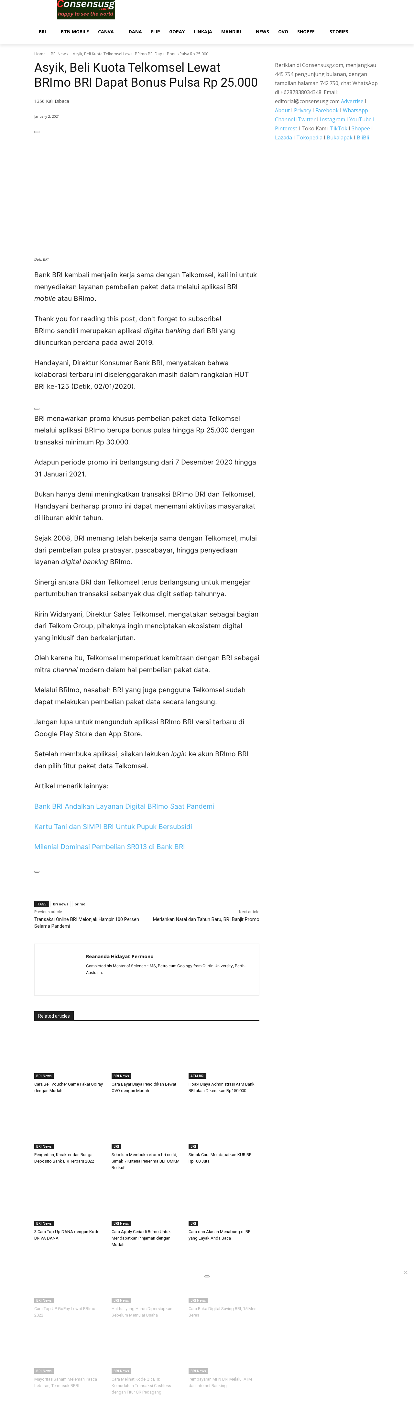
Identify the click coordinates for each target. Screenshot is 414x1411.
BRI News (59, 54)
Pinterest (286, 128)
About (282, 110)
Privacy (302, 110)
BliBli (363, 137)
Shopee (361, 128)
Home (40, 54)
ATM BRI (197, 1076)
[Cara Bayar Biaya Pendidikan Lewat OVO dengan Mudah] (147, 1054)
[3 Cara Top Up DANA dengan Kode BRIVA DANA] (69, 1201)
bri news (60, 904)
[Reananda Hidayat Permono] (60, 970)
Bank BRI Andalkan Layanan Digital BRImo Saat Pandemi (124, 806)
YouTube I (362, 119)
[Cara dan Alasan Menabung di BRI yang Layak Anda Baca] (224, 1201)
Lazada (283, 137)
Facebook (327, 110)
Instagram (332, 119)
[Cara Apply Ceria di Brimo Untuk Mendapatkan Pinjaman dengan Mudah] (147, 1201)
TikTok (338, 128)
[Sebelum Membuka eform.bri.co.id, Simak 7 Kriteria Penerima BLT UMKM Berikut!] (147, 1124)
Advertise (352, 101)
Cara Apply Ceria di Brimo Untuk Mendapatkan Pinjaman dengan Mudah (141, 1238)
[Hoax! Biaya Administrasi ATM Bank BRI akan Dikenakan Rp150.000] (224, 1054)
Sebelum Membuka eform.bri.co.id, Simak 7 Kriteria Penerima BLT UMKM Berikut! (146, 1161)
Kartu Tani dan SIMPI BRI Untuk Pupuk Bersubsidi (113, 827)
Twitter (307, 119)
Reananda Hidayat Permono (120, 956)
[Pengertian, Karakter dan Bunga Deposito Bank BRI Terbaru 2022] (69, 1124)
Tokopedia (309, 137)
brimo (80, 904)
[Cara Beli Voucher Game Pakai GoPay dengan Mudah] (69, 1054)
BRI (116, 1146)
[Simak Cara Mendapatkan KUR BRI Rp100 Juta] (224, 1124)
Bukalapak (340, 137)
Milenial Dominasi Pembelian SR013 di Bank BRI (109, 847)
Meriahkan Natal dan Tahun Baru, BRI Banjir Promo (206, 919)
